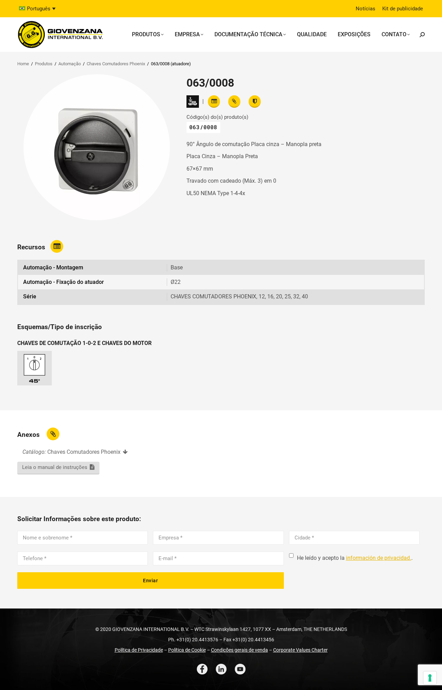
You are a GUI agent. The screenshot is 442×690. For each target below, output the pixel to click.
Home (23, 63)
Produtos (43, 63)
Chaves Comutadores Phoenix (116, 63)
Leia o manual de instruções (54, 467)
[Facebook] (202, 669)
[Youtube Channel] (240, 669)
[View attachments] (234, 101)
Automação (69, 63)
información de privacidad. (378, 558)
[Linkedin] (221, 669)
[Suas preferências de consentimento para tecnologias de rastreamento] (429, 677)
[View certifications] (255, 101)
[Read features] (214, 101)
